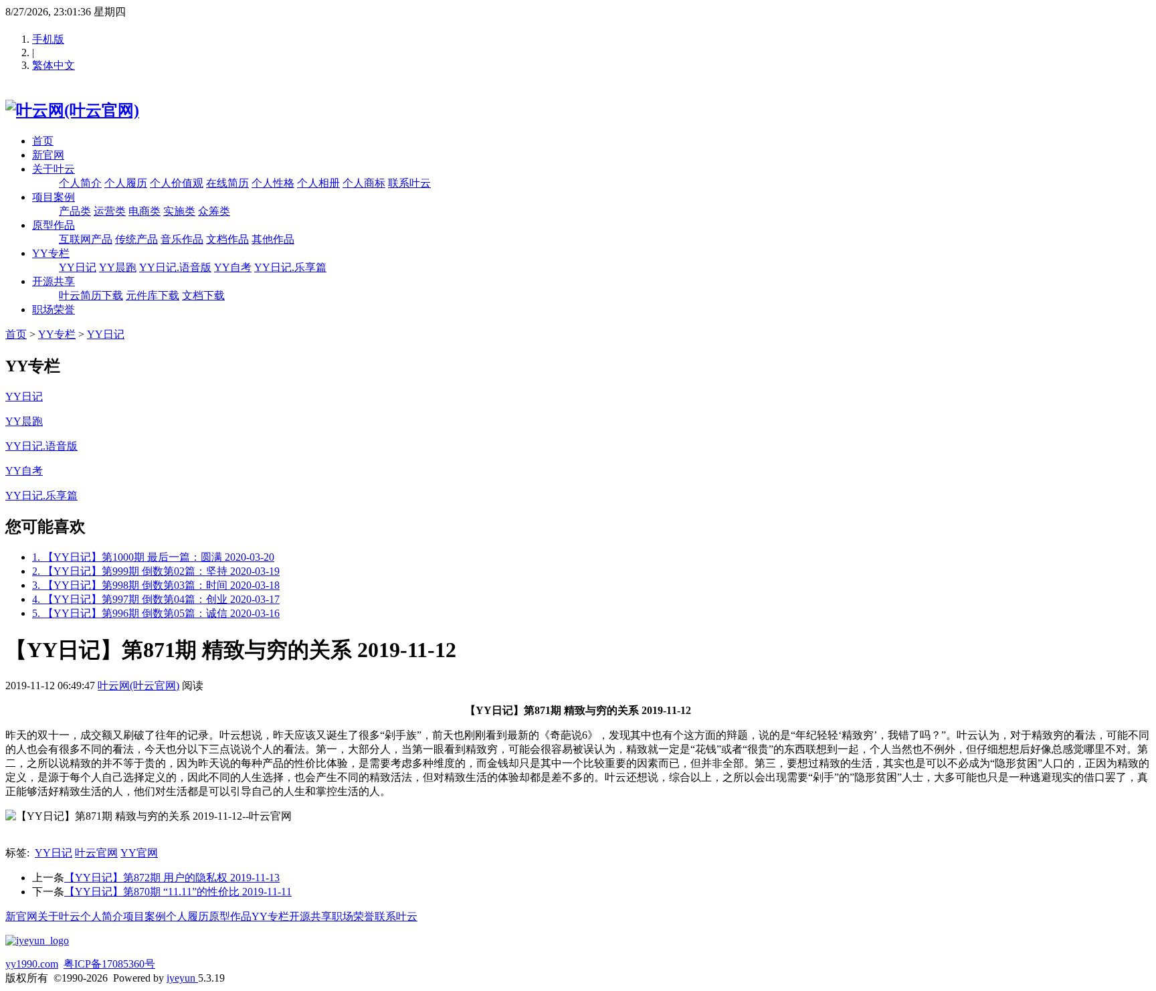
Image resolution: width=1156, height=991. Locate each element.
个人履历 (125, 183)
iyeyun (182, 978)
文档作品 (227, 239)
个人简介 (80, 183)
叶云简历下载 (91, 295)
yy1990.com (31, 964)
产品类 (75, 211)
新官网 (48, 155)
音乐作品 (182, 239)
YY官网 (139, 853)
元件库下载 (152, 295)
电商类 (144, 211)
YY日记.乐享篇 (290, 267)
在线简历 (227, 183)
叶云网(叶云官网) (138, 685)
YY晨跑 (117, 267)
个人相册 (318, 183)
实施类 (179, 211)
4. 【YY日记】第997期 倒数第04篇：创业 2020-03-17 (156, 599)
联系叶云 (409, 183)
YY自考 (233, 267)
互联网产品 (85, 239)
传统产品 (136, 239)
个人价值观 (176, 183)
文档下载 (203, 295)
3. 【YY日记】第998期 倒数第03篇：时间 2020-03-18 (156, 585)
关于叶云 (53, 169)
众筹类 (214, 211)
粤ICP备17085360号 (109, 964)
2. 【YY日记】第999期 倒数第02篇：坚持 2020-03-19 (156, 571)
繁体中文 (53, 65)
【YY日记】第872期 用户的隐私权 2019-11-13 (172, 877)
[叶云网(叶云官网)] (72, 110)
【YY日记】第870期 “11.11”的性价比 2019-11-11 (178, 891)
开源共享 (53, 281)
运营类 (110, 211)
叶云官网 (96, 853)
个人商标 (364, 183)
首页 (43, 141)
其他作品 (273, 239)
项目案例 (53, 197)
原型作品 (53, 225)
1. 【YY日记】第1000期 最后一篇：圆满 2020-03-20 (153, 557)
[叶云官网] (37, 940)
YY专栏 (51, 253)
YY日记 (77, 267)
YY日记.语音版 (175, 267)
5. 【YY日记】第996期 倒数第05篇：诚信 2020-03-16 (156, 613)
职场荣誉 (53, 309)
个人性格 (273, 183)
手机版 (48, 39)
